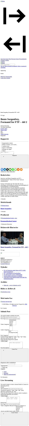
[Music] (11, 325)
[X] (7, 169)
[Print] (18, 169)
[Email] (10, 169)
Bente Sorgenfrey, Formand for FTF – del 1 (14, 247)
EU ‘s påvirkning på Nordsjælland (12, 273)
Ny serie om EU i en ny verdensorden (13, 274)
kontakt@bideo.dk (5, 263)
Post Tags (3, 318)
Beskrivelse (3, 402)
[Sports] (12, 324)
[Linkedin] (4, 169)
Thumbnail (3, 390)
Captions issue (5, 146)
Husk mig (4, 367)
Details (2, 387)
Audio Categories (5, 329)
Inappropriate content (7, 143)
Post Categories (4, 335)
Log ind (2, 369)
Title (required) (4, 388)
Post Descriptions (5, 347)
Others (3, 150)
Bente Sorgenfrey (6, 208)
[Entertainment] (12, 320)
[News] (13, 331)
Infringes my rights (6, 149)
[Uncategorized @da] (13, 332)
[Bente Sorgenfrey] (5, 205)
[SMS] (15, 169)
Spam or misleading (7, 147)
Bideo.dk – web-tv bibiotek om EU (12, 285)
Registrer (6, 373)
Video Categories (5, 324)
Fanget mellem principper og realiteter (13, 276)
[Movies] (12, 323)
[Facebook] (2, 169)
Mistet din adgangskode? (10, 374)
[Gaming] (12, 321)
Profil (5, 371)
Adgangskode (4, 365)
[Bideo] (3, 1)
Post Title (3, 317)
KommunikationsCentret (8, 221)
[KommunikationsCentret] (9, 218)
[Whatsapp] (12, 169)
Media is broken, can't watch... (9, 144)
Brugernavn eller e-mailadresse (8, 362)
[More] (21, 169)
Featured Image (4, 336)
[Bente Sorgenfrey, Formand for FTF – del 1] (12, 244)
